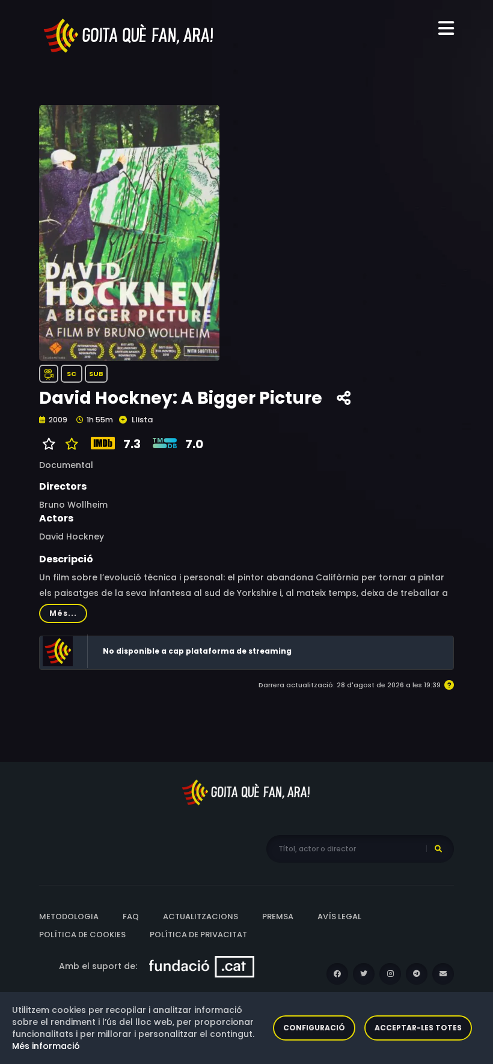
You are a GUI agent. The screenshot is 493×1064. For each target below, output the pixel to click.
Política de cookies (82, 934)
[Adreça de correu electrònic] (443, 974)
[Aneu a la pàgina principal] (129, 35)
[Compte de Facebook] (337, 974)
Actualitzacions (200, 916)
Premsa (277, 916)
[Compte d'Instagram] (390, 974)
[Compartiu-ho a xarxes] (344, 398)
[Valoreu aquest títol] (69, 444)
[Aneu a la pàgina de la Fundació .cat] (201, 966)
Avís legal (339, 916)
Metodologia (69, 916)
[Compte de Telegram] (416, 974)
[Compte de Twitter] (364, 974)
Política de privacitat (198, 934)
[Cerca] (438, 849)
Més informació (46, 1046)
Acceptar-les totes (418, 1028)
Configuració (314, 1028)
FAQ (131, 916)
